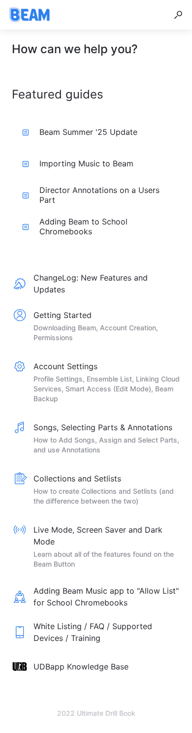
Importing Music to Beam (86, 163)
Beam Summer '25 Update (88, 132)
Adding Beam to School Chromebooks (83, 226)
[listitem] (96, 283)
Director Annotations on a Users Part (99, 195)
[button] (178, 15)
